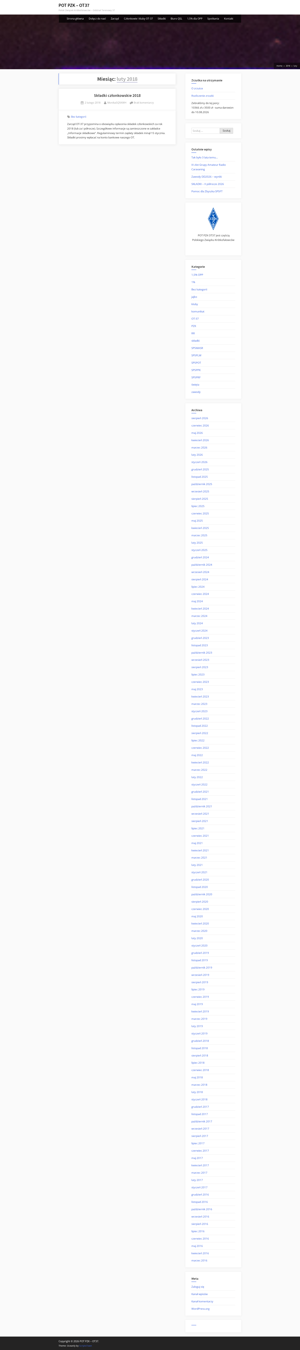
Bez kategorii (78, 116)
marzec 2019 (199, 1019)
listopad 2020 (199, 887)
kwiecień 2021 (200, 850)
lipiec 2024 (198, 586)
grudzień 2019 (200, 953)
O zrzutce (197, 88)
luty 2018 (197, 1092)
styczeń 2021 (199, 872)
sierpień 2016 (199, 1224)
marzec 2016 (199, 1260)
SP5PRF (196, 377)
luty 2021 (197, 865)
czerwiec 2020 (200, 909)
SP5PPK (196, 370)
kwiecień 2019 (200, 1011)
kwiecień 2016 (200, 1253)
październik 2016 (201, 1209)
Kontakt (228, 18)
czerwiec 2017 (200, 1150)
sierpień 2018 (199, 1055)
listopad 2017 (199, 1114)
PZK (193, 326)
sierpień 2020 (199, 901)
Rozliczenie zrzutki (202, 95)
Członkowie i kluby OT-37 (138, 18)
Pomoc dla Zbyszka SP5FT (206, 191)
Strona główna (75, 18)
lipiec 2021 (198, 828)
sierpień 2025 (199, 499)
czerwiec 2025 (200, 513)
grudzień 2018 (200, 1041)
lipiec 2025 (198, 506)
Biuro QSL (176, 18)
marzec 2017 (199, 1172)
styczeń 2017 (199, 1187)
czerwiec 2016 (200, 1238)
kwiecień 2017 (200, 1165)
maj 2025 (197, 520)
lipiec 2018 (198, 1062)
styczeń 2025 (199, 550)
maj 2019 (197, 1004)
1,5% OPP (197, 274)
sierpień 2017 (199, 1136)
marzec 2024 (199, 616)
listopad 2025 (199, 476)
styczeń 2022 (199, 784)
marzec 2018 (199, 1084)
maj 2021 (197, 843)
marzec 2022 (199, 770)
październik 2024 (201, 564)
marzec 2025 (199, 535)
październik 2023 (201, 652)
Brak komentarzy (144, 103)
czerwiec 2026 (200, 425)
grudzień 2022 (200, 718)
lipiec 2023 (198, 674)
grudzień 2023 (200, 638)
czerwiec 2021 (200, 835)
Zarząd (115, 18)
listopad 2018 (199, 1048)
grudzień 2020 (200, 879)
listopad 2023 (199, 645)
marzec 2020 (199, 931)
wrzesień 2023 (200, 660)
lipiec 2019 (198, 989)
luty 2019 (197, 1026)
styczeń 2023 (199, 711)
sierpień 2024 (199, 579)
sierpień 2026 (199, 418)
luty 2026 (197, 454)
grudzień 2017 (200, 1106)
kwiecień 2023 (200, 696)
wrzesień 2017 (200, 1128)
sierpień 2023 (199, 667)
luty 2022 (197, 777)
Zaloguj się (197, 1286)
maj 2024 (197, 601)
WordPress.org (200, 1308)
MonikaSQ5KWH (116, 102)
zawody (196, 392)
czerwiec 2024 (200, 594)
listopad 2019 (199, 960)
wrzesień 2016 (200, 1216)
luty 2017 (197, 1180)
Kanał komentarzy (202, 1301)
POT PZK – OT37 (74, 5)
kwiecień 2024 (200, 608)
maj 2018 (197, 1077)
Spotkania (213, 18)
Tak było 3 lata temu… (204, 157)
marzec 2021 (199, 857)
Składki (162, 18)
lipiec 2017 (198, 1143)
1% (193, 282)
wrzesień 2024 (200, 572)
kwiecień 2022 (200, 762)
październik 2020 (201, 894)
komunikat (197, 311)
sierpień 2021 (199, 821)
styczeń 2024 (199, 630)
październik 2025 (201, 484)
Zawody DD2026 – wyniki (206, 176)
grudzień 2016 (200, 1194)
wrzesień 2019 (200, 975)
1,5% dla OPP (194, 18)
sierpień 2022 (199, 733)
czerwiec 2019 (200, 997)
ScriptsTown (85, 1345)
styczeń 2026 (199, 462)
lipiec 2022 (198, 740)
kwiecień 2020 (200, 923)
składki (195, 340)
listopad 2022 (199, 725)
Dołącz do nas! (97, 18)
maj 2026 (197, 433)
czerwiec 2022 (200, 748)
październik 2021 (201, 806)
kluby (194, 304)
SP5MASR (197, 348)
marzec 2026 (199, 447)
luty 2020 (197, 938)
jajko (194, 297)
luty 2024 (197, 623)
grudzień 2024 (200, 557)
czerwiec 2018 (200, 1070)
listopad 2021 (199, 799)
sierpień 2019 (199, 982)
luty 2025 (197, 542)
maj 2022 (197, 755)
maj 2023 (197, 689)
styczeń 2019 (199, 1033)
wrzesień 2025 (200, 491)
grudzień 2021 (200, 791)
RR (193, 333)
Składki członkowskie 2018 (117, 95)
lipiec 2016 (198, 1231)
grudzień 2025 (200, 469)
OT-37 (195, 318)
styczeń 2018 (199, 1099)
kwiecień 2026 (200, 440)
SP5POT (196, 362)
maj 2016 (197, 1246)
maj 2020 (197, 916)
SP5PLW (196, 355)
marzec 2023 (199, 704)
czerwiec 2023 (200, 682)
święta (195, 384)
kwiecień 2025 (200, 528)
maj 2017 (197, 1158)
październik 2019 (201, 967)
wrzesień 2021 (200, 813)
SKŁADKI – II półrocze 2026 (207, 184)
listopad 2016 (199, 1202)
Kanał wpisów (199, 1294)
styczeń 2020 (199, 945)
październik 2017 (201, 1121)
